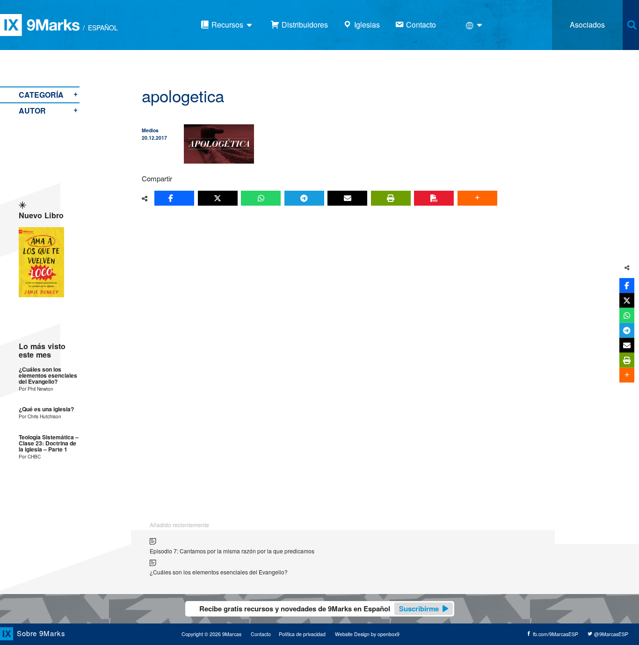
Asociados (587, 24)
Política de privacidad (302, 634)
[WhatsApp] (261, 198)
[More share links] (477, 198)
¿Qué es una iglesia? (46, 409)
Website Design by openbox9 (367, 634)
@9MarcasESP (610, 634)
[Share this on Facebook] (174, 198)
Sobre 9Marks (41, 633)
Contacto (261, 634)
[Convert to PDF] (434, 198)
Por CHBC (30, 456)
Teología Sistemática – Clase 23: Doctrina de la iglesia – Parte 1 (49, 443)
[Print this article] (391, 198)
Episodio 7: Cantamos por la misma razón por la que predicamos (232, 551)
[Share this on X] (218, 198)
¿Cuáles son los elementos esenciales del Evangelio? (48, 375)
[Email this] (347, 198)
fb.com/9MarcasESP (554, 634)
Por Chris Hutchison (40, 416)
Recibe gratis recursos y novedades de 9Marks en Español (319, 608)
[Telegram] (304, 198)
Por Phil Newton (36, 388)
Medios (150, 130)
